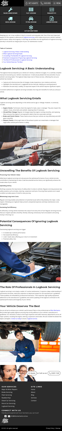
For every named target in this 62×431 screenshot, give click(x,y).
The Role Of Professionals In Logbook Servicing (17, 60)
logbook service (32, 319)
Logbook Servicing (8, 406)
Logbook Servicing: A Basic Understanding (16, 52)
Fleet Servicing (7, 395)
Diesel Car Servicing (8, 401)
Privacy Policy (50, 428)
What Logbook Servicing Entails (12, 54)
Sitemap (57, 428)
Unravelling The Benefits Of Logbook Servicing (17, 56)
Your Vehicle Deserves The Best (13, 62)
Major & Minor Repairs (9, 389)
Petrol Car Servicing (8, 403)
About (33, 392)
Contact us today (16, 319)
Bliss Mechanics (55, 310)
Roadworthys (6, 398)
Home (33, 389)
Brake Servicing (7, 392)
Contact (33, 401)
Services (34, 398)
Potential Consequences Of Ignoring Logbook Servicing (20, 58)
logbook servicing (29, 37)
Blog (32, 395)
